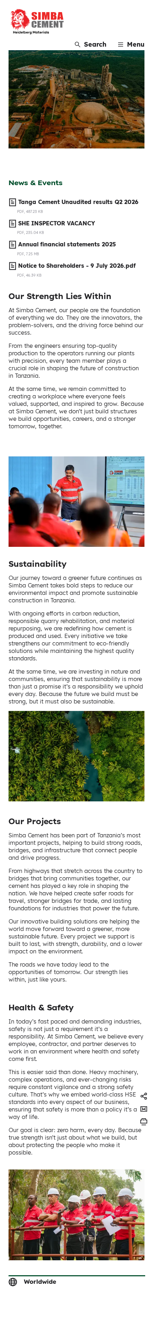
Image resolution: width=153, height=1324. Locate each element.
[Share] (143, 1096)
